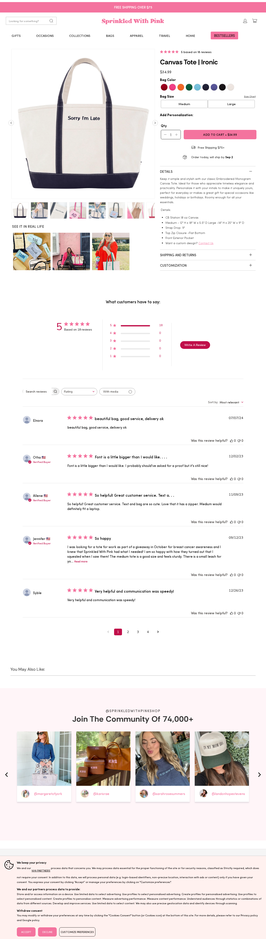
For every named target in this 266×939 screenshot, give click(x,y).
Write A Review (195, 345)
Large (231, 104)
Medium (184, 104)
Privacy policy (249, 915)
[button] (16, 36)
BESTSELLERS (224, 35)
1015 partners (41, 870)
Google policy (30, 920)
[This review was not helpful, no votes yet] (239, 440)
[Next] (155, 124)
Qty (164, 125)
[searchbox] (37, 391)
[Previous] (11, 124)
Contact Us (205, 243)
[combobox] (79, 391)
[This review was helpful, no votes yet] (231, 440)
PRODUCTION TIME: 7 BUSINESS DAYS (133, 7)
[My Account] (245, 21)
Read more (80, 561)
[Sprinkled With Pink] (133, 20)
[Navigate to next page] (158, 632)
